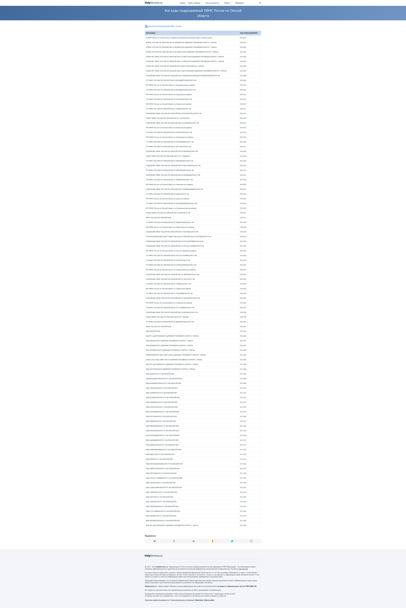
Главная (182, 3)
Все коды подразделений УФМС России (164, 26)
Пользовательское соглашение (182, 600)
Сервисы (227, 3)
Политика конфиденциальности (157, 600)
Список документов (212, 3)
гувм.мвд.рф (243, 569)
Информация (239, 3)
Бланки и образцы (194, 3)
